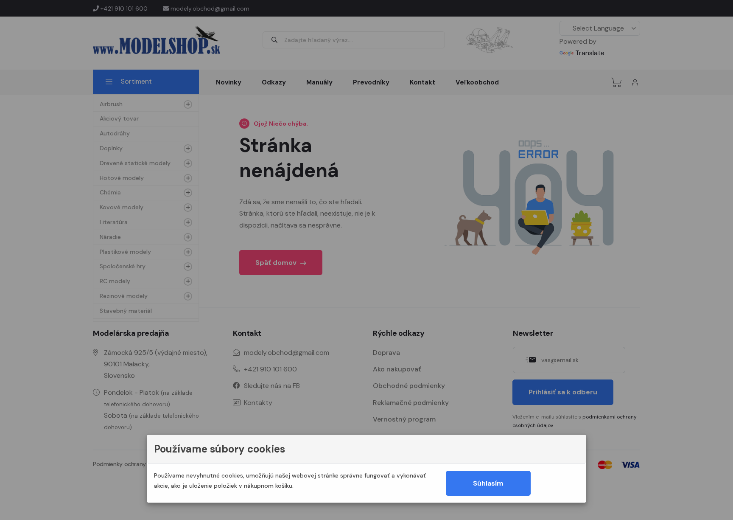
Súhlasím (488, 483)
